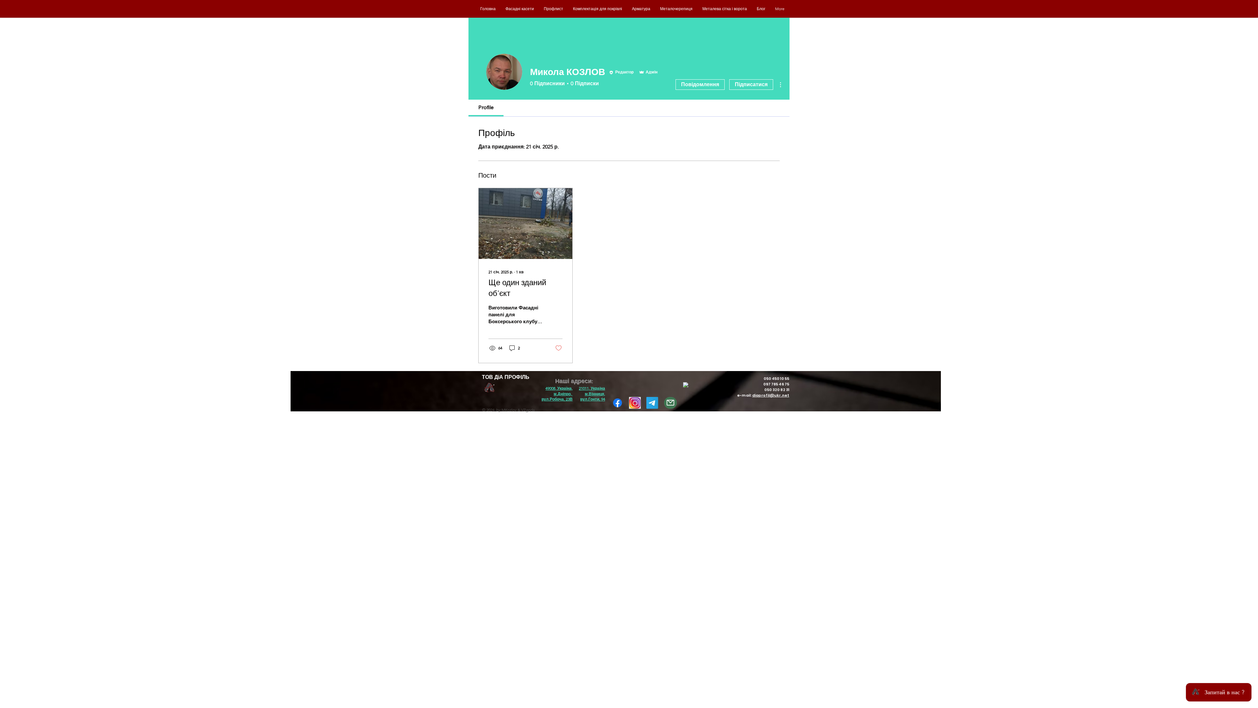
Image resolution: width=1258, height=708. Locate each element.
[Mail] (670, 403)
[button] (557, 394)
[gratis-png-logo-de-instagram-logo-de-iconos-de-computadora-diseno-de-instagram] (635, 403)
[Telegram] (652, 403)
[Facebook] (617, 403)
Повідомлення (700, 84)
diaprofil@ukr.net (770, 395)
